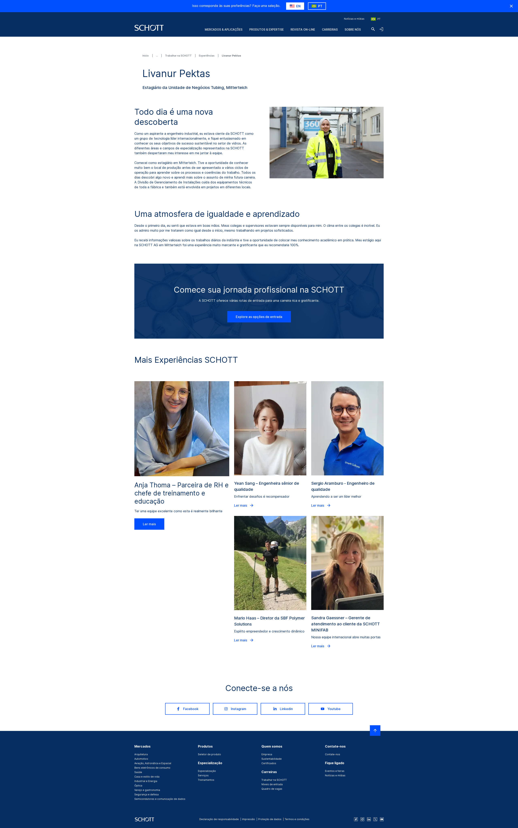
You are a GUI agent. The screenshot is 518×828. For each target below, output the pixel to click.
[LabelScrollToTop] (375, 730)
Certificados (268, 763)
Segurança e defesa (146, 794)
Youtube (334, 709)
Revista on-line (303, 29)
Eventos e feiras (334, 770)
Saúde (138, 772)
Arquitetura (141, 754)
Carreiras (330, 29)
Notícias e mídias (354, 18)
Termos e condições (297, 819)
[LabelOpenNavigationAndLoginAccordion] (381, 29)
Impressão (248, 819)
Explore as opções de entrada (259, 317)
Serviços (203, 775)
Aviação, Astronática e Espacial (152, 763)
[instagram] (362, 819)
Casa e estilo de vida (146, 776)
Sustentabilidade (271, 758)
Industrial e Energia (145, 781)
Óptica (138, 785)
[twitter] (375, 819)
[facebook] (356, 819)
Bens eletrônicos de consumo (152, 767)
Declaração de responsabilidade (219, 819)
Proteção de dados (269, 819)
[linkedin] (369, 819)
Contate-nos (332, 754)
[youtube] (382, 819)
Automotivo (141, 758)
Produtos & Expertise (266, 29)
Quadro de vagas (271, 788)
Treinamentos (206, 779)
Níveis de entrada (272, 784)
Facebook (190, 709)
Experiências (207, 55)
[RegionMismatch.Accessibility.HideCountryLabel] (511, 6)
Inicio (145, 55)
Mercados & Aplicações (223, 29)
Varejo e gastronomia (147, 790)
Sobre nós (353, 29)
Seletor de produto (209, 754)
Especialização (207, 770)
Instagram (238, 709)
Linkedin (286, 709)
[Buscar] (373, 29)
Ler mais (149, 524)
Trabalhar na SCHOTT (178, 55)
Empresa (266, 754)
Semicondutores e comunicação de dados (159, 798)
